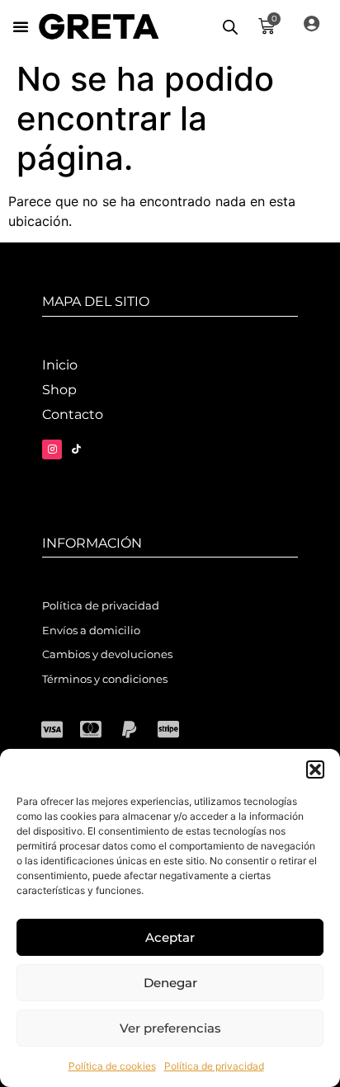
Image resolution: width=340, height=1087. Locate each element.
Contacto (72, 414)
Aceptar (170, 937)
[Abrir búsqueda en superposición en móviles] (230, 27)
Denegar (170, 983)
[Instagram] (52, 449)
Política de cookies (112, 1066)
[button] (315, 769)
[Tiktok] (76, 449)
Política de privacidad (214, 1066)
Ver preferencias (170, 1028)
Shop (59, 390)
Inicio (60, 365)
